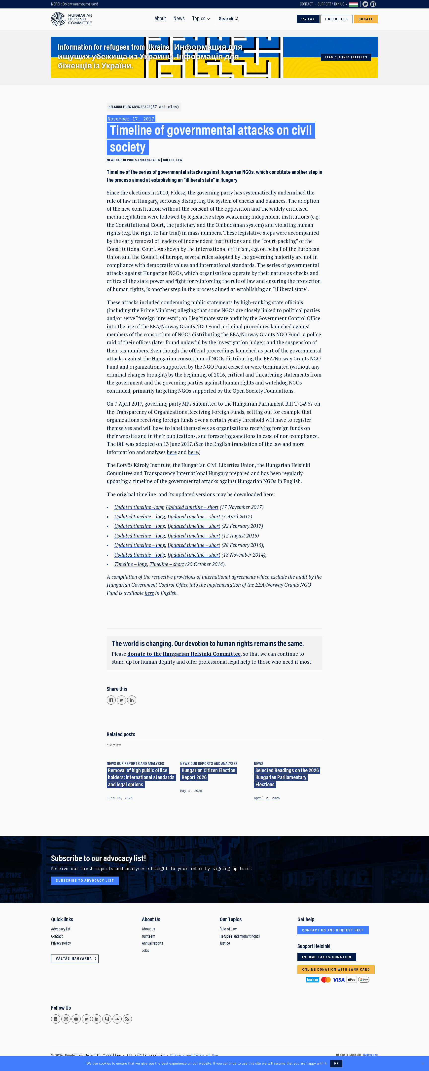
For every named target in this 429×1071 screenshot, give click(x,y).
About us (148, 929)
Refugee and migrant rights (240, 937)
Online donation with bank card (336, 970)
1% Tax (308, 19)
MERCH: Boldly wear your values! (74, 4)
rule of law (114, 745)
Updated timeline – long (139, 516)
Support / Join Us (331, 4)
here (172, 452)
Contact (306, 4)
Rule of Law (228, 929)
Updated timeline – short (192, 507)
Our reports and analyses (138, 160)
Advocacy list (61, 929)
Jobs (145, 951)
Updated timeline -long (138, 507)
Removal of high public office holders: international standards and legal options (141, 778)
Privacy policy (61, 944)
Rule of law (172, 160)
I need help (336, 19)
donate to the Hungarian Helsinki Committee (184, 653)
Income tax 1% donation (327, 957)
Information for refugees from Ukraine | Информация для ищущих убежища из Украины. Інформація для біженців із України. (150, 57)
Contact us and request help (333, 930)
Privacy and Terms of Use (194, 1055)
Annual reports (152, 944)
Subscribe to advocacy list (85, 881)
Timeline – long (130, 564)
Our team (148, 937)
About (160, 19)
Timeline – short (166, 564)
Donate (365, 19)
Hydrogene (370, 1055)
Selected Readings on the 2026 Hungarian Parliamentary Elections (287, 778)
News (179, 19)
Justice (225, 944)
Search (226, 19)
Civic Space (154, 107)
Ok (336, 1064)
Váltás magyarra (353, 4)
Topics (199, 19)
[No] (422, 1063)
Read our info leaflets (346, 57)
